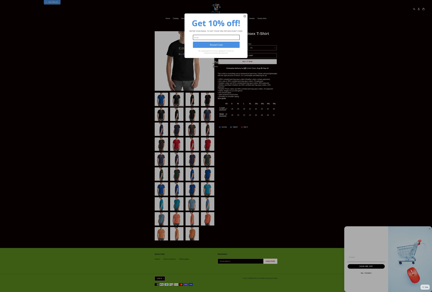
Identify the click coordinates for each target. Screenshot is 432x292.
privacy (216, 66)
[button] (244, 16)
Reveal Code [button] (216, 44)
